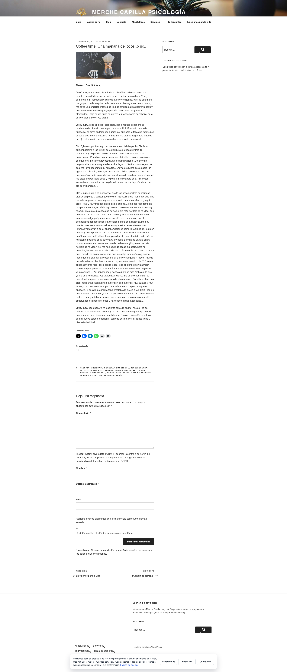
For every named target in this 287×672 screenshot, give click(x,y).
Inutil (142, 370)
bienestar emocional (116, 368)
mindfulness (114, 373)
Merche (106, 41)
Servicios (155, 21)
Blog (108, 21)
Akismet (140, 457)
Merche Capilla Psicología (139, 12)
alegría (85, 368)
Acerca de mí (93, 21)
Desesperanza (139, 368)
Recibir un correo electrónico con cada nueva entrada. (104, 533)
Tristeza (109, 375)
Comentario (83, 413)
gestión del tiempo (101, 370)
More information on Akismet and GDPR (106, 461)
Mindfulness (138, 21)
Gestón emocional (126, 370)
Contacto (121, 21)
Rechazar (187, 661)
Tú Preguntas (174, 21)
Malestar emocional (92, 373)
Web (78, 499)
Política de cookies (129, 665)
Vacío (119, 375)
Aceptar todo (168, 661)
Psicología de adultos (137, 373)
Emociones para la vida (199, 21)
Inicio (78, 21)
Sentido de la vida (91, 375)
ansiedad (96, 368)
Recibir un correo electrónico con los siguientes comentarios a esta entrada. (111, 520)
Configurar (205, 661)
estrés (84, 370)
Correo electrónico (87, 483)
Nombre (81, 468)
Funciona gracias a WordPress (147, 646)
